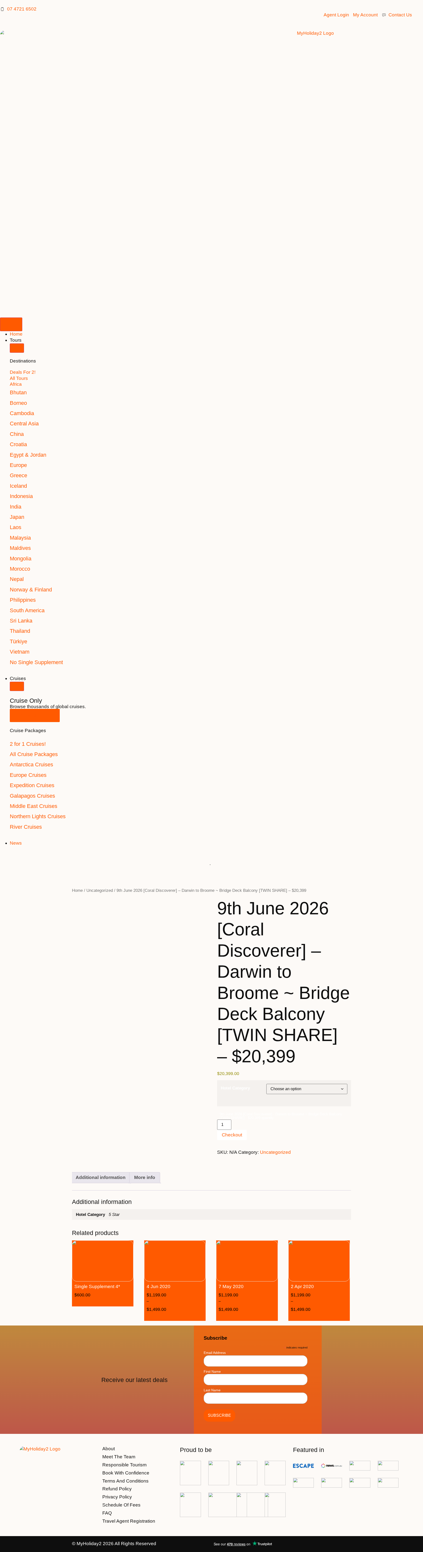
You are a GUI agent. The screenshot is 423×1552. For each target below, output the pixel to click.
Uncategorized (99, 890)
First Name (212, 1371)
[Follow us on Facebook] (333, 1544)
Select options (182, 1317)
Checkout (232, 1134)
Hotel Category (235, 1088)
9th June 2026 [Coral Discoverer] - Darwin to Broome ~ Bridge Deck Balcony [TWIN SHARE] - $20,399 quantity (281, 1116)
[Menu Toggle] (11, 324)
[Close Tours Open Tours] (17, 348)
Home (77, 890)
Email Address (216, 1352)
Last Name (212, 1390)
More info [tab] (144, 1177)
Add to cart (110, 1302)
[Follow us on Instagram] (346, 1544)
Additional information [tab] (101, 1177)
